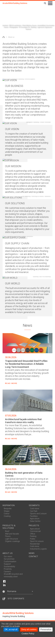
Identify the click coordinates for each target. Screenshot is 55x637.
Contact (33, 556)
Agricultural (35, 529)
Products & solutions (9, 526)
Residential (35, 544)
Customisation (10, 561)
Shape (6, 511)
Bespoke (8, 508)
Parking (33, 536)
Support (7, 564)
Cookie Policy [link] (28, 633)
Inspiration (9, 505)
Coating (7, 516)
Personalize (45, 629)
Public (32, 539)
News (32, 553)
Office (32, 534)
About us (8, 553)
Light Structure (11, 539)
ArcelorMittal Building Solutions (15, 3)
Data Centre (35, 521)
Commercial (35, 531)
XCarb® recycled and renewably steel (13, 575)
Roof (7, 531)
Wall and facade (12, 534)
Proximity (8, 569)
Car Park (33, 511)
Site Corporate (16, 598)
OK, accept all (11, 629)
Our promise (9, 559)
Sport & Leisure (37, 541)
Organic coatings (12, 541)
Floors (7, 536)
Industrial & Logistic (38, 549)
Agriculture (34, 518)
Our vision (8, 556)
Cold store (34, 508)
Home (4, 37)
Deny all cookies (28, 629)
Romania (11, 591)
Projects (34, 525)
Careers (7, 571)
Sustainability (9, 566)
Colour (6, 513)
